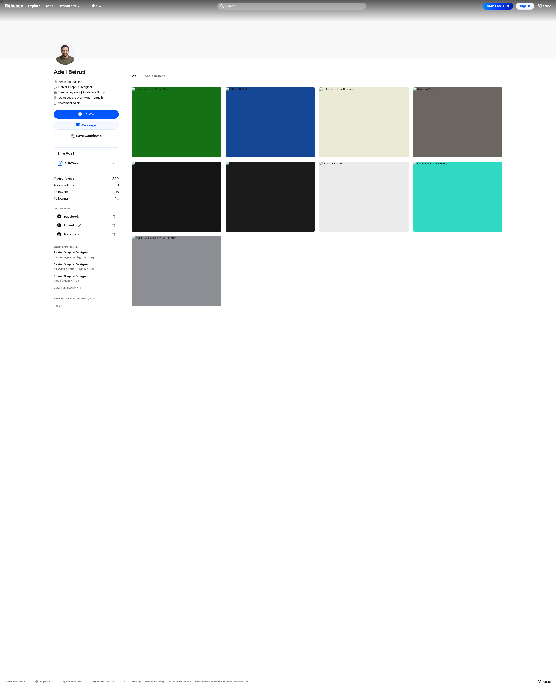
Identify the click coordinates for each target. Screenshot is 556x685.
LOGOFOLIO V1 (336, 222)
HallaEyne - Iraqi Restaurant (346, 147)
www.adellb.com (69, 102)
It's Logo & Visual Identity (438, 222)
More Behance (14, 681)
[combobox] (294, 6)
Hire (94, 6)
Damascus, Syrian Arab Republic (80, 97)
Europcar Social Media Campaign (162, 147)
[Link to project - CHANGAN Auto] (270, 122)
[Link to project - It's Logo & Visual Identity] (458, 197)
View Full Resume (66, 288)
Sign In (525, 6)
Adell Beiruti (142, 152)
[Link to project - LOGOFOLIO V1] (364, 197)
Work (135, 76)
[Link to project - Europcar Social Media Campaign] (176, 122)
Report (58, 305)
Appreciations (155, 76)
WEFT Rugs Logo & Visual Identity (163, 296)
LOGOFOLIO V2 (148, 222)
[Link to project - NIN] (270, 197)
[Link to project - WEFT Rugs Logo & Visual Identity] (176, 271)
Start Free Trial (498, 6)
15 (117, 191)
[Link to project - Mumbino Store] (458, 122)
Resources (67, 6)
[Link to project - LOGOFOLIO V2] (176, 197)
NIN (232, 222)
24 (116, 198)
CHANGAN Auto (242, 147)
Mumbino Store (429, 147)
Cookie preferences (179, 681)
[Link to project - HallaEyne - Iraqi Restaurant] (364, 122)
